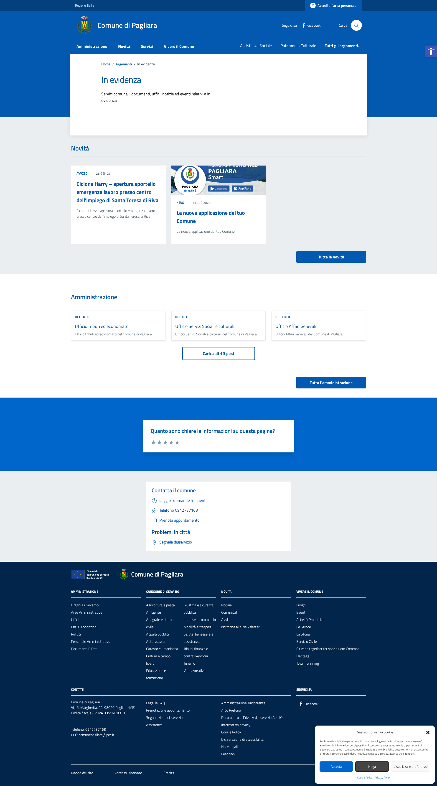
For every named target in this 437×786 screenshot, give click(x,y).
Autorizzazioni (156, 641)
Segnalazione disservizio (164, 717)
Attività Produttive (310, 619)
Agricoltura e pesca (160, 605)
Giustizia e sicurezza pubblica (198, 608)
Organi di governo (85, 605)
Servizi (147, 46)
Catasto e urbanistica (162, 648)
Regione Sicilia (84, 5)
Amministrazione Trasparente (243, 703)
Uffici (75, 619)
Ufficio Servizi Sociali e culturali (204, 326)
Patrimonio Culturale (298, 46)
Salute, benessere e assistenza (198, 637)
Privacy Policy (383, 778)
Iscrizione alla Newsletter (240, 627)
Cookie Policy (364, 778)
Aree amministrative (86, 612)
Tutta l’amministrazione (331, 383)
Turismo (189, 663)
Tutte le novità (331, 257)
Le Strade (303, 627)
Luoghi (301, 605)
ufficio (82, 317)
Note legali (229, 746)
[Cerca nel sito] (356, 25)
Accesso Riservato (128, 773)
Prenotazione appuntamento (168, 710)
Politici (76, 634)
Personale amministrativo (90, 641)
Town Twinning (307, 663)
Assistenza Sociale (256, 46)
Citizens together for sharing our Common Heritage (328, 652)
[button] (431, 51)
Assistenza (154, 724)
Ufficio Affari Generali (295, 326)
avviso (81, 173)
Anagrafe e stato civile (159, 623)
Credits (168, 773)
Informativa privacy (235, 724)
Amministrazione (91, 46)
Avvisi (225, 619)
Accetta (336, 766)
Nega (372, 766)
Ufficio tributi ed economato (102, 326)
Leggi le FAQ (155, 703)
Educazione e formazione (156, 674)
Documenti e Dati (84, 648)
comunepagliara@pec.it (96, 735)
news (180, 202)
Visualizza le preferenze (411, 766)
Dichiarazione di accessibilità (242, 739)
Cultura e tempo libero (158, 659)
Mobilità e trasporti (198, 627)
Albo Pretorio (231, 710)
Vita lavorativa (195, 670)
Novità (124, 46)
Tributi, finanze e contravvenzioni (196, 652)
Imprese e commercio (200, 619)
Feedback (228, 754)
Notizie (226, 605)
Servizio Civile (306, 641)
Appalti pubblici (157, 634)
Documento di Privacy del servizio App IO (252, 717)
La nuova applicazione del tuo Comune (211, 217)
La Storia (303, 634)
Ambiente (153, 612)
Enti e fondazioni (84, 627)
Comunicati (229, 612)
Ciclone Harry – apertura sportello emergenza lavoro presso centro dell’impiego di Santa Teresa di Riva (117, 192)
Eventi (301, 612)
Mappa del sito (82, 773)
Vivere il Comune (179, 46)
